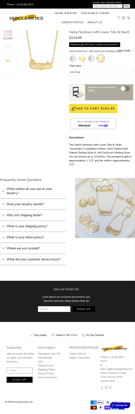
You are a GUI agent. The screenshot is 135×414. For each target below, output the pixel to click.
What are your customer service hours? (34, 259)
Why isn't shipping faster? (24, 215)
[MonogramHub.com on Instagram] (109, 388)
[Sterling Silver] (91, 58)
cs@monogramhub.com (119, 369)
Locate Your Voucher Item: (107, 2)
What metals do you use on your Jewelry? (29, 191)
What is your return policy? (25, 237)
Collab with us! (77, 354)
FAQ (40, 361)
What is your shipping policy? (27, 226)
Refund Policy (46, 365)
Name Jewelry (66, 13)
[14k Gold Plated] (82, 58)
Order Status (72, 22)
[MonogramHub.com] (26, 17)
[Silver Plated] (73, 58)
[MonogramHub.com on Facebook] (102, 388)
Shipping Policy (46, 369)
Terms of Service (47, 377)
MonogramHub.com (23, 401)
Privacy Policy (46, 373)
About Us (94, 22)
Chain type (75, 66)
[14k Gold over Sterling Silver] (101, 58)
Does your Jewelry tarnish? (25, 204)
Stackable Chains (95, 13)
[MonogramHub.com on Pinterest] (106, 388)
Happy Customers (79, 357)
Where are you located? (23, 248)
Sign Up (84, 309)
